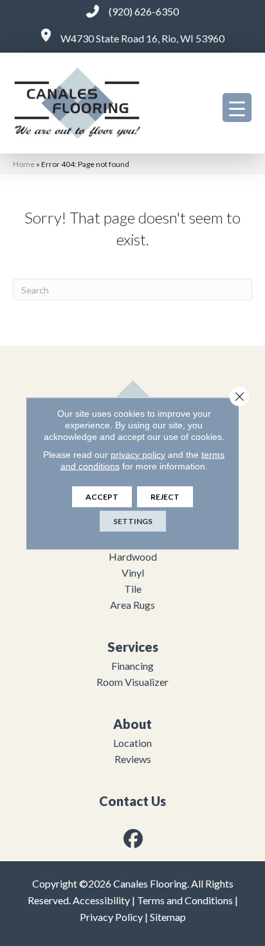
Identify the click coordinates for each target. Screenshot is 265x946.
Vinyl (133, 572)
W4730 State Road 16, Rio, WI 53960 (142, 38)
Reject (165, 496)
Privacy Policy (111, 917)
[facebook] (134, 838)
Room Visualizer (132, 682)
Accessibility (101, 900)
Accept (102, 496)
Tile (133, 588)
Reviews (132, 759)
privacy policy (138, 454)
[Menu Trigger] (237, 107)
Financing (132, 666)
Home (24, 164)
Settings (132, 520)
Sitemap (168, 917)
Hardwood (133, 556)
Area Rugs (132, 605)
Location (132, 743)
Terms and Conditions (185, 900)
